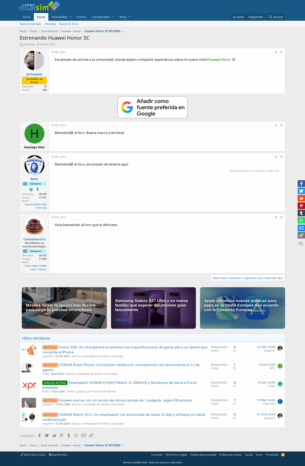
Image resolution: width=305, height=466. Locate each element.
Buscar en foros (68, 24)
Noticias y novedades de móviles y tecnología (97, 356)
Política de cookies (230, 454)
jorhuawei (29, 44)
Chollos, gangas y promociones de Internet (91, 391)
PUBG (45, 374)
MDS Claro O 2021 (34, 454)
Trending (50, 24)
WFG (272, 368)
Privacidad (272, 454)
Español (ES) (59, 454)
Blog (123, 17)
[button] (71, 17)
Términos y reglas (176, 454)
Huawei (214, 59)
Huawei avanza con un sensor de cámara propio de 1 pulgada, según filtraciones (125, 400)
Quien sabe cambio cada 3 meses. (35, 267)
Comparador (101, 17)
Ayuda (249, 454)
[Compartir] (275, 52)
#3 (281, 156)
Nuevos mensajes (30, 24)
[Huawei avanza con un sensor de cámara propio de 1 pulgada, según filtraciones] (29, 403)
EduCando (269, 403)
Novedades (59, 17)
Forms (81, 17)
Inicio (27, 17)
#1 (281, 52)
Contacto (157, 454)
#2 (281, 125)
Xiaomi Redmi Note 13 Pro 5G (36, 206)
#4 (281, 217)
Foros (41, 17)
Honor (226, 59)
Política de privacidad (203, 454)
